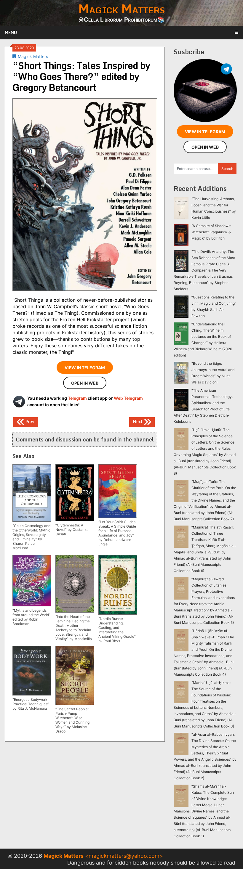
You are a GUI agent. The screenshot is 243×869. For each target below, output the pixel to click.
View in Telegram (85, 367)
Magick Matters (33, 56)
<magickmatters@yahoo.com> (124, 856)
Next (138, 421)
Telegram (77, 398)
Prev (29, 421)
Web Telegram (128, 398)
